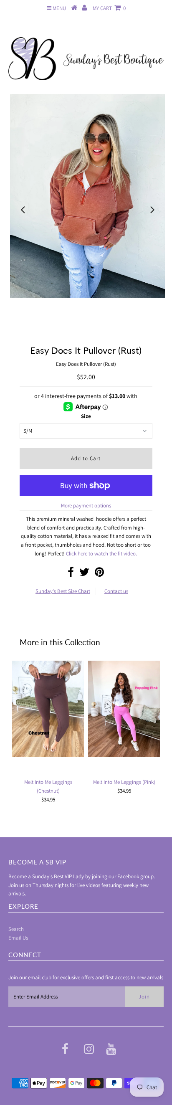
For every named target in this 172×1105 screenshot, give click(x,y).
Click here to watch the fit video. (101, 553)
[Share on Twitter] (84, 574)
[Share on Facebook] (71, 574)
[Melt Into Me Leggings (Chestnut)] (48, 708)
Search (16, 929)
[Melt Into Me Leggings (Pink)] (124, 708)
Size (86, 416)
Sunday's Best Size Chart (62, 591)
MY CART (109, 8)
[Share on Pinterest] (99, 574)
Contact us (116, 591)
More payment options (86, 505)
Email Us (18, 937)
